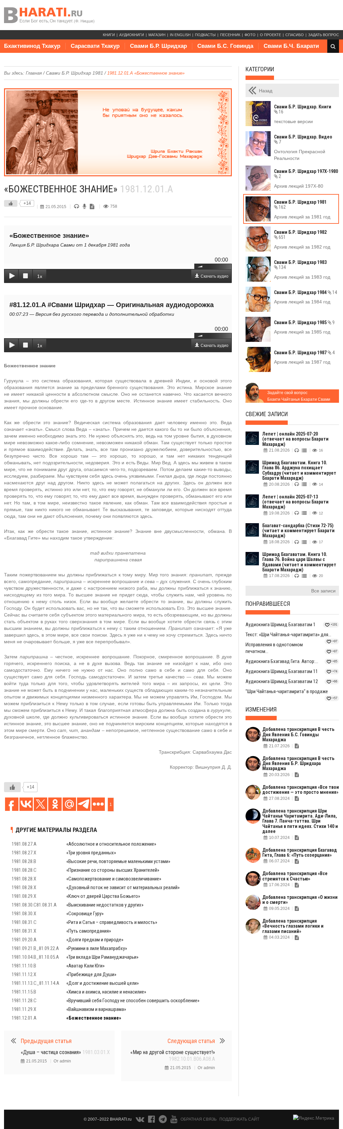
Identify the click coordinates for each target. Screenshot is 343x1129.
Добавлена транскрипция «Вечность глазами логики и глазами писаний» (293, 926)
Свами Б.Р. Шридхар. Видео (303, 139)
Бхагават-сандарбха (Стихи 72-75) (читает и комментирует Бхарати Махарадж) (298, 531)
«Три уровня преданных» (91, 853)
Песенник (230, 35)
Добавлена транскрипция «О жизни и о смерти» (300, 900)
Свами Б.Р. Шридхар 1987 (304, 352)
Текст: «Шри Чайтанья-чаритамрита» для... (288, 635)
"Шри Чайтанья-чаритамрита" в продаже (287, 691)
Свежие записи (267, 413)
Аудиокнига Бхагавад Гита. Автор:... (282, 661)
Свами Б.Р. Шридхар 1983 (300, 265)
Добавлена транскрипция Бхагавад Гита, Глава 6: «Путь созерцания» (299, 852)
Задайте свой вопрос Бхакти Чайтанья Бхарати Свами (298, 396)
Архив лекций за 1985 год (302, 332)
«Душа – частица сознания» (65, 1052)
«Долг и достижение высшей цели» (102, 983)
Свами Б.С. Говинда (225, 46)
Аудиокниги (131, 35)
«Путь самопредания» (88, 931)
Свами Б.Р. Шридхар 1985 (304, 322)
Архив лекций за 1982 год (302, 247)
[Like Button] (10, 203)
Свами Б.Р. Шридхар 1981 (74, 73)
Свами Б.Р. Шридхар (158, 46)
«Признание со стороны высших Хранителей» (112, 870)
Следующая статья (191, 1040)
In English (180, 35)
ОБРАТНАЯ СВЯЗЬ (199, 1119)
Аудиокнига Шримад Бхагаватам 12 (282, 681)
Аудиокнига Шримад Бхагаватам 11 (282, 671)
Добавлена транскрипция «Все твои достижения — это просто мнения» (300, 789)
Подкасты (205, 35)
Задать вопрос (323, 35)
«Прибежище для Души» (91, 974)
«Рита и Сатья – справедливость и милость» (111, 922)
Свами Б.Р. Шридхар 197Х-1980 (306, 174)
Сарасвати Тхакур (95, 46)
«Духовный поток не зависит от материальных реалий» (123, 887)
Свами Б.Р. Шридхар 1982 (300, 234)
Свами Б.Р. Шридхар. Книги (302, 109)
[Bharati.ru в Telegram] (163, 1120)
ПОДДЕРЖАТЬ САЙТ (239, 1119)
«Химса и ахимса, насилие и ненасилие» (106, 992)
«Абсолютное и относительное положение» (111, 844)
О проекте (270, 35)
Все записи (323, 590)
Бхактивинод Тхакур (32, 46)
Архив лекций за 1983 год (302, 277)
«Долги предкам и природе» (94, 940)
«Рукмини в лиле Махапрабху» (96, 948)
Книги (109, 35)
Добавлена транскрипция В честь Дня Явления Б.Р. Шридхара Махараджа (298, 763)
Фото (250, 35)
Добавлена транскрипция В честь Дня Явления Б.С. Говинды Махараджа (298, 734)
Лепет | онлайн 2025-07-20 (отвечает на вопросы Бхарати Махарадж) (295, 439)
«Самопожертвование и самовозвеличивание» (113, 879)
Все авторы (25, 59)
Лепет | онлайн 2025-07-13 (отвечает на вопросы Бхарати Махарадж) (295, 502)
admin (65, 1061)
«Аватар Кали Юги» (85, 966)
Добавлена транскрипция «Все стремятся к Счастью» (295, 876)
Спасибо (294, 35)
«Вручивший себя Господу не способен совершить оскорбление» (132, 1001)
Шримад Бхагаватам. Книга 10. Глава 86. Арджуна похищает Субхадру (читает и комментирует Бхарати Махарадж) (299, 470)
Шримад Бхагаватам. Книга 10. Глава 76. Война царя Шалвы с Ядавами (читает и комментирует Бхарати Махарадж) (299, 562)
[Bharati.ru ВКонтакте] (140, 1120)
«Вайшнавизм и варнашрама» (96, 1009)
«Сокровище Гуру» (85, 914)
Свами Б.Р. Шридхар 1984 (305, 292)
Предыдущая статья (46, 1040)
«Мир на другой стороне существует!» (172, 1055)
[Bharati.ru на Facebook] (152, 1120)
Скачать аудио (214, 276)
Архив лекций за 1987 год (302, 362)
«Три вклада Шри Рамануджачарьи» (102, 957)
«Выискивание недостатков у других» (104, 905)
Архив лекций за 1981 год (302, 216)
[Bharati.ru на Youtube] (174, 1120)
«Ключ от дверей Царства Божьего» (103, 896)
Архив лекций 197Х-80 (298, 186)
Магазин (156, 35)
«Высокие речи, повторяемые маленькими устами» (118, 861)
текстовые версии (293, 121)
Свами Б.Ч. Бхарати (291, 46)
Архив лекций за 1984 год (302, 301)
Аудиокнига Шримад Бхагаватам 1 (281, 625)
